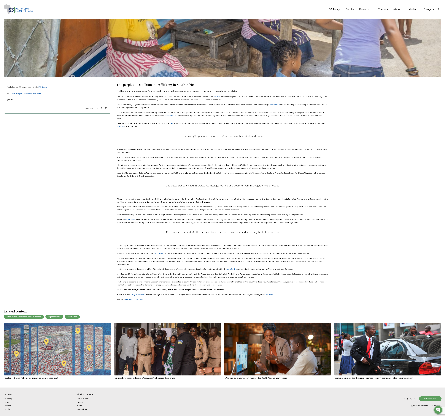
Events (349, 9)
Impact (80, 402)
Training (7, 409)
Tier (171, 123)
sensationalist (171, 115)
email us (269, 294)
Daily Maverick (137, 294)
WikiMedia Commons (133, 299)
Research (364, 9)
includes (159, 253)
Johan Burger (16, 94)
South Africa (72, 317)
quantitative (231, 269)
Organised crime (54, 317)
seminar (120, 126)
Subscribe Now (430, 399)
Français (428, 9)
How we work (83, 399)
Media (412, 9)
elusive (217, 97)
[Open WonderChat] (438, 410)
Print (11, 99)
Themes (383, 9)
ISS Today (334, 9)
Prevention (275, 105)
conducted (130, 219)
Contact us (82, 409)
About (397, 9)
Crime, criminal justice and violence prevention (24, 317)
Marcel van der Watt (32, 94)
